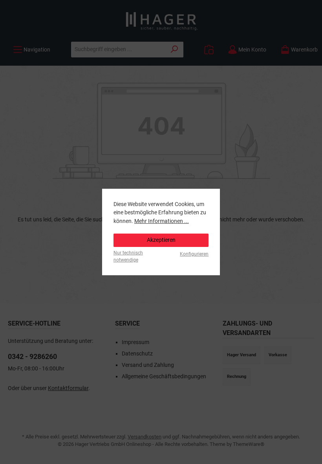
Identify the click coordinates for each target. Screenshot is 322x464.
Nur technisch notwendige (128, 256)
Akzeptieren (161, 240)
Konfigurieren (194, 254)
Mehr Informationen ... (161, 221)
